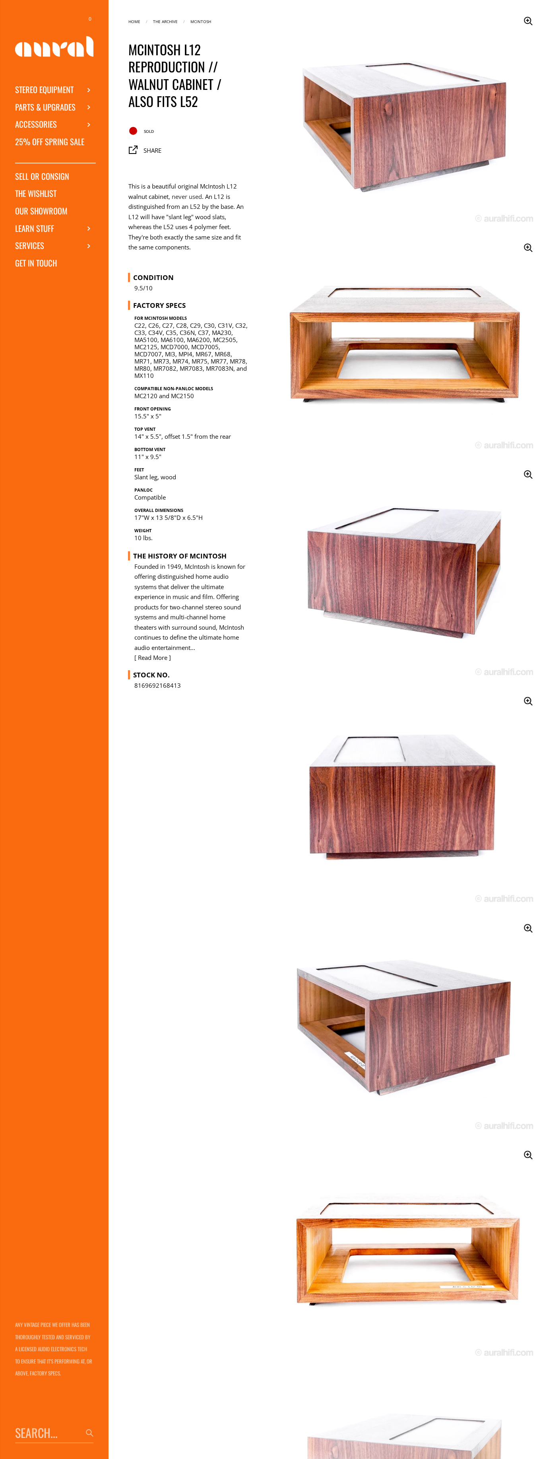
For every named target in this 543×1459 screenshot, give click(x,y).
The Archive (165, 21)
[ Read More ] (152, 657)
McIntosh (200, 21)
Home (134, 21)
